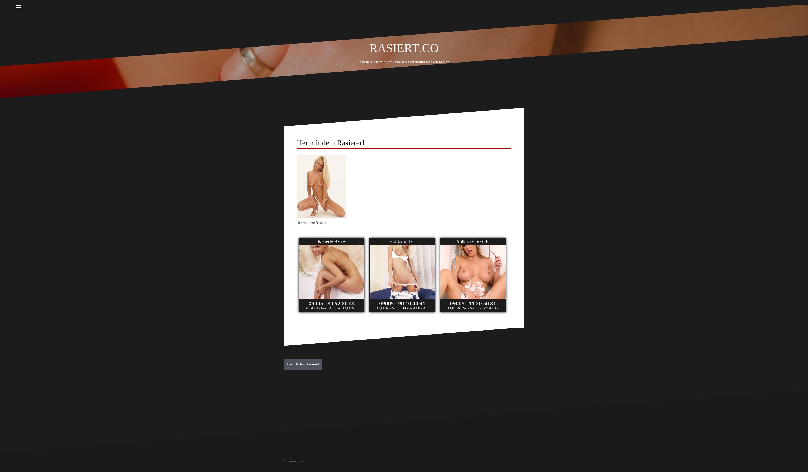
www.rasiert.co (297, 461)
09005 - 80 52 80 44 (331, 303)
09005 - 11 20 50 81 (473, 303)
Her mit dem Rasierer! (303, 364)
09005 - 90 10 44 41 (402, 303)
